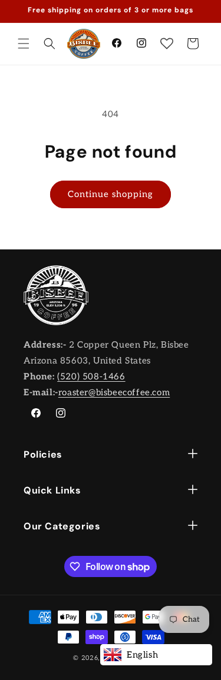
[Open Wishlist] (167, 43)
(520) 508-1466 (91, 376)
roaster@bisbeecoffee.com (114, 392)
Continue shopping (110, 194)
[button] (24, 43)
